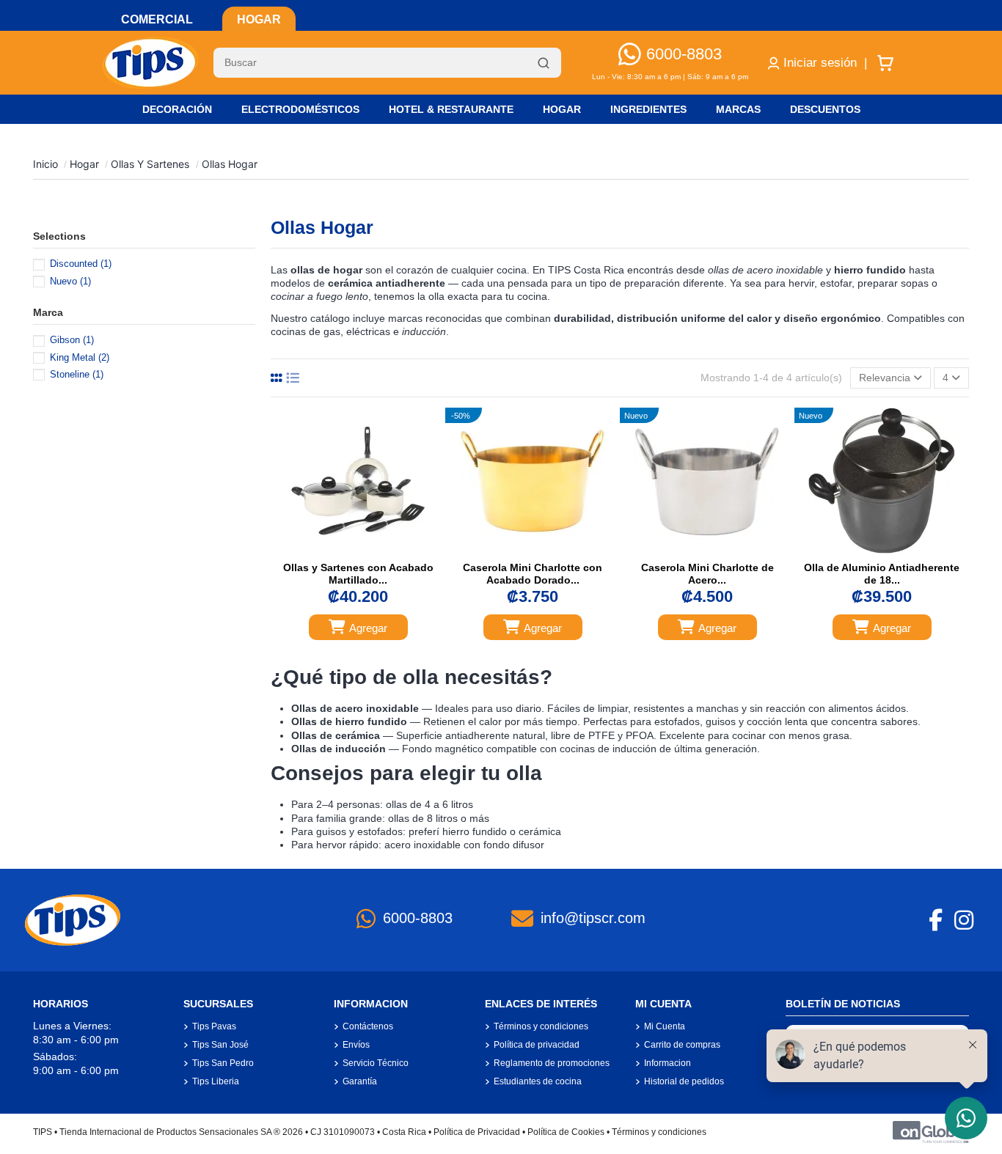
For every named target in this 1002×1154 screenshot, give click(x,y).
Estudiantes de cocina (538, 1081)
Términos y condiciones (541, 1026)
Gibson (72, 339)
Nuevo (70, 281)
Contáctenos (368, 1026)
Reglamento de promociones (552, 1063)
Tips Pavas (214, 1026)
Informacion (667, 1063)
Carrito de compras (682, 1045)
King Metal (79, 357)
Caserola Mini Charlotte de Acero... (707, 574)
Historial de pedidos (684, 1081)
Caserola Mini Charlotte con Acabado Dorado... (532, 574)
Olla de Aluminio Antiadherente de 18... (881, 574)
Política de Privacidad (477, 1132)
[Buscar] (543, 63)
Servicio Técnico (376, 1063)
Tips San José (220, 1045)
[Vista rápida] (373, 549)
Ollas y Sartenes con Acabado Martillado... (358, 574)
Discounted (80, 263)
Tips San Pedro (223, 1063)
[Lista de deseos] (341, 549)
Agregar (368, 628)
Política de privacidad (536, 1045)
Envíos (356, 1045)
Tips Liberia (215, 1081)
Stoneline (76, 374)
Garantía (360, 1081)
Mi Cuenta (664, 1026)
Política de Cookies (565, 1132)
